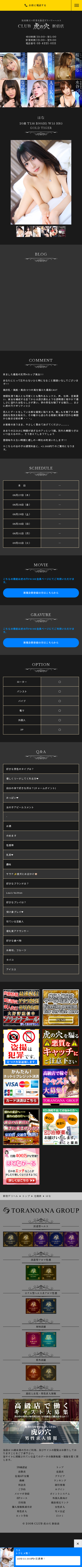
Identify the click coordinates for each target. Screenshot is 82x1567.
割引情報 (60, 1485)
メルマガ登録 (22, 1494)
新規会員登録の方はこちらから (41, 592)
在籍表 (60, 1472)
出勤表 (22, 1472)
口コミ (60, 1516)
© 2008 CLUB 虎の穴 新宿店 (41, 1523)
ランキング (60, 1480)
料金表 (22, 1485)
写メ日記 (60, 1511)
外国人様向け (60, 1498)
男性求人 (22, 1511)
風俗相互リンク (60, 1502)
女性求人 (60, 1507)
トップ (60, 1467)
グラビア (60, 1476)
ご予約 (22, 1489)
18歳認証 (22, 1467)
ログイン (60, 1489)
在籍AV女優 (22, 1476)
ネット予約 (22, 1516)
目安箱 (22, 1502)
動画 (21, 1480)
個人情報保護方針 (22, 1507)
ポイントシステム (60, 1494)
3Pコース (22, 1498)
